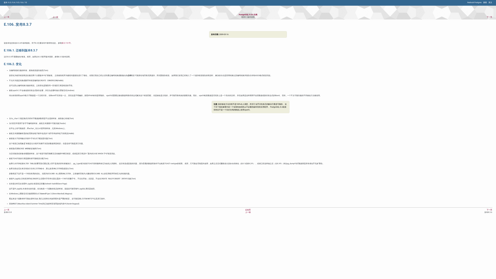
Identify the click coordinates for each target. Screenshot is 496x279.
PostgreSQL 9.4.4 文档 (248, 15)
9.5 (18, 2)
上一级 (55, 17)
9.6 (22, 2)
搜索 (485, 2)
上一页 (6, 17)
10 (26, 2)
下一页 (489, 17)
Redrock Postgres (474, 2)
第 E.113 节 (66, 43)
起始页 (248, 210)
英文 (490, 2)
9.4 (13, 2)
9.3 (9, 2)
